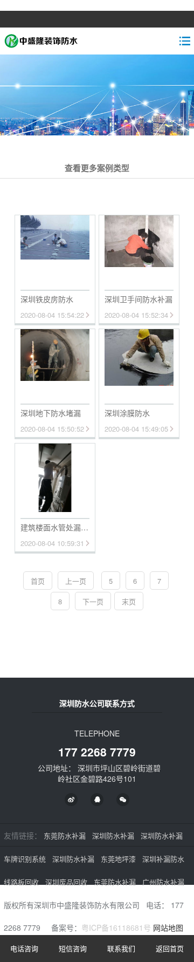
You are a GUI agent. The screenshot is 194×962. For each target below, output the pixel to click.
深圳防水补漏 (113, 835)
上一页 (75, 581)
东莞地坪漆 (118, 859)
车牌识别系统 (25, 859)
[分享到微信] (122, 799)
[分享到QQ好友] (97, 799)
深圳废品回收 (66, 882)
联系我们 (121, 948)
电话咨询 (24, 948)
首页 (38, 581)
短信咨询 (73, 948)
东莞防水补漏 (65, 835)
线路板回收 (21, 882)
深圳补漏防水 (163, 859)
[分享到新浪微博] (71, 799)
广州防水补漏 (163, 882)
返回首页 (170, 948)
